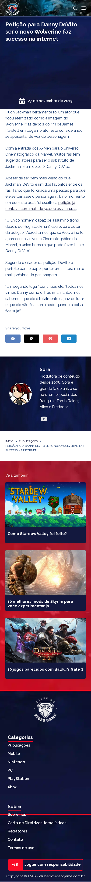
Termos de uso (21, 848)
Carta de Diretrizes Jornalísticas (37, 823)
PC (10, 770)
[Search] (75, 8)
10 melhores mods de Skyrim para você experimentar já (40, 603)
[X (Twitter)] (31, 339)
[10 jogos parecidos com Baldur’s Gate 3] (45, 640)
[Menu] (83, 8)
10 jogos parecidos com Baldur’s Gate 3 (45, 669)
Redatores (17, 831)
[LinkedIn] (69, 339)
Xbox (12, 787)
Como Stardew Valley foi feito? (37, 534)
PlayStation (18, 778)
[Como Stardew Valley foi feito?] (45, 504)
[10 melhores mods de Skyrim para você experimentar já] (45, 572)
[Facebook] (13, 339)
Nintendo (16, 762)
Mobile (14, 753)
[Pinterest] (50, 339)
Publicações (19, 745)
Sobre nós (17, 814)
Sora (45, 369)
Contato (15, 839)
